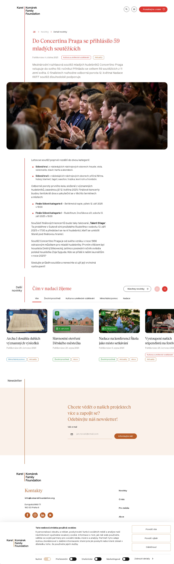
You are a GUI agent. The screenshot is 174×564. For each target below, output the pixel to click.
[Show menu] (134, 9)
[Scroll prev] (157, 289)
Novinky (45, 32)
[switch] (73, 559)
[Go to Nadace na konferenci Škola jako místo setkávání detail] (119, 335)
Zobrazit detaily (142, 558)
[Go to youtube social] (50, 515)
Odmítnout (151, 547)
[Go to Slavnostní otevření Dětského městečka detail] (73, 335)
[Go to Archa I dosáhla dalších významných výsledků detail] (27, 335)
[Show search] (126, 9)
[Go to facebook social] (27, 515)
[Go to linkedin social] (42, 515)
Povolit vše (151, 529)
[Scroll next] (164, 289)
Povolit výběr (151, 538)
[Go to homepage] (28, 11)
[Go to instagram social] (35, 515)
